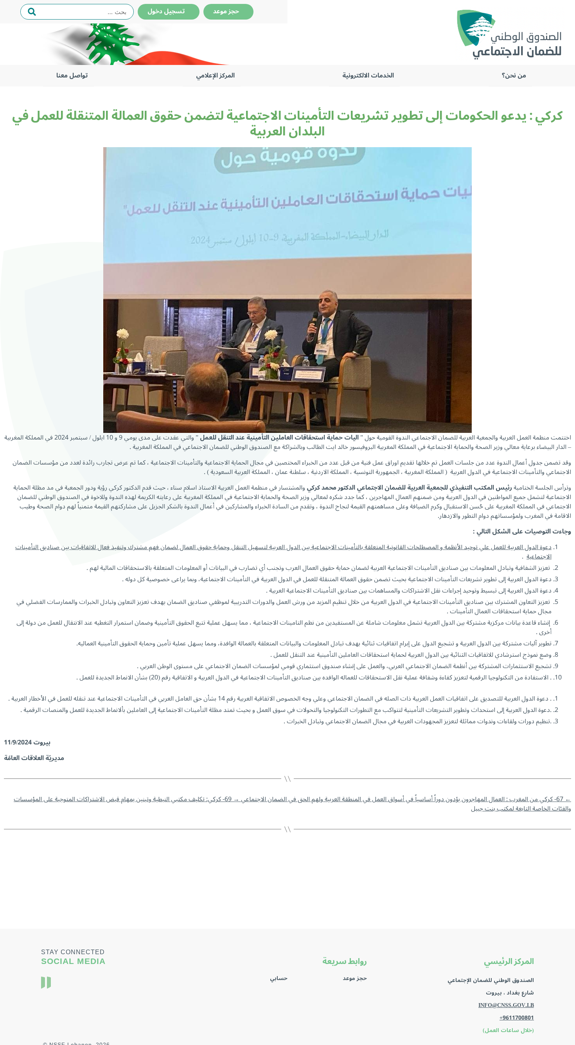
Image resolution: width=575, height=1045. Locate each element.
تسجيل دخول (168, 11)
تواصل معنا (72, 75)
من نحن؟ (514, 75)
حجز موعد (228, 11)
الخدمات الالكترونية (368, 75)
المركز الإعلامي (215, 75)
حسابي (279, 978)
